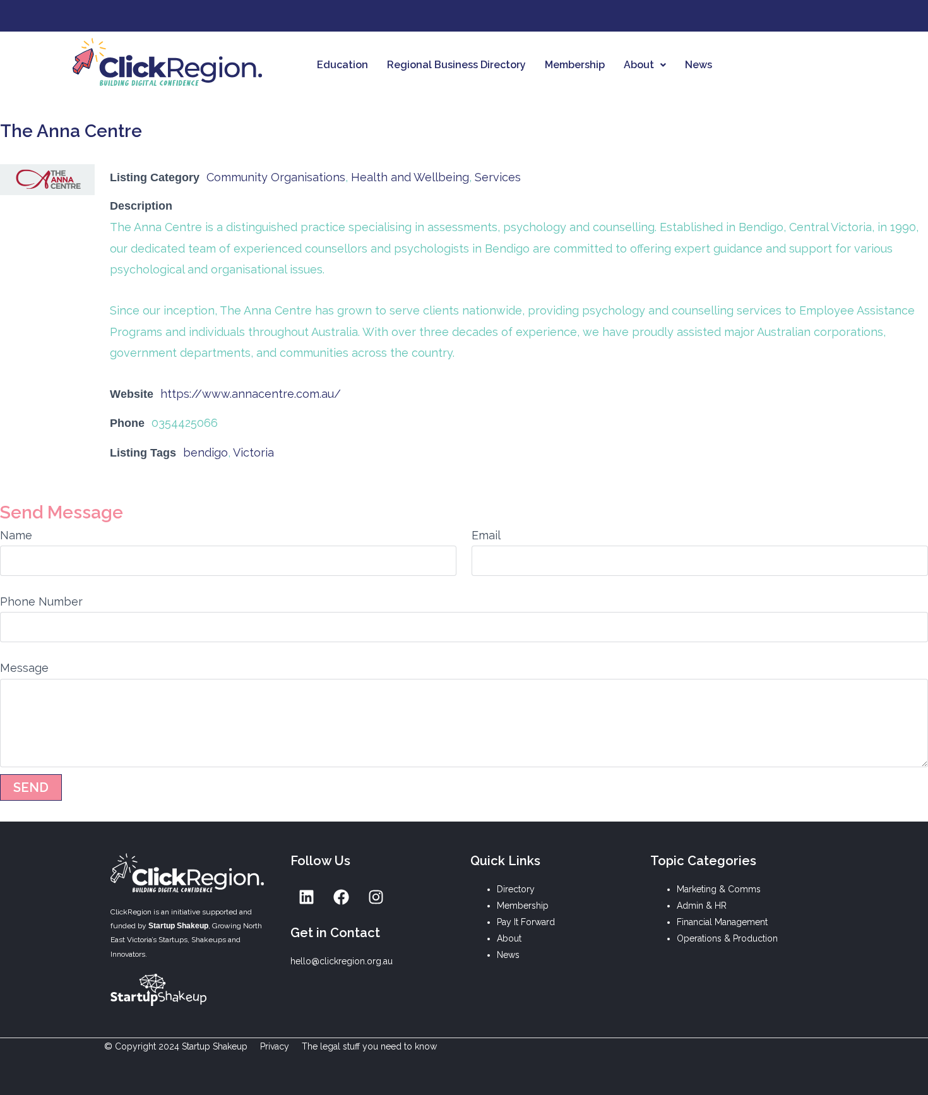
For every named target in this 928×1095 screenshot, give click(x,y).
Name (16, 535)
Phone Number (41, 601)
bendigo (205, 452)
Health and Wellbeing (410, 177)
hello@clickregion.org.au (341, 961)
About (639, 65)
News (698, 65)
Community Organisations (275, 177)
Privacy (274, 1046)
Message (24, 667)
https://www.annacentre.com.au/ (250, 393)
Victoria (253, 452)
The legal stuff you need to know (369, 1046)
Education (342, 65)
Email (486, 535)
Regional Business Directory (456, 65)
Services (498, 177)
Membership (575, 65)
